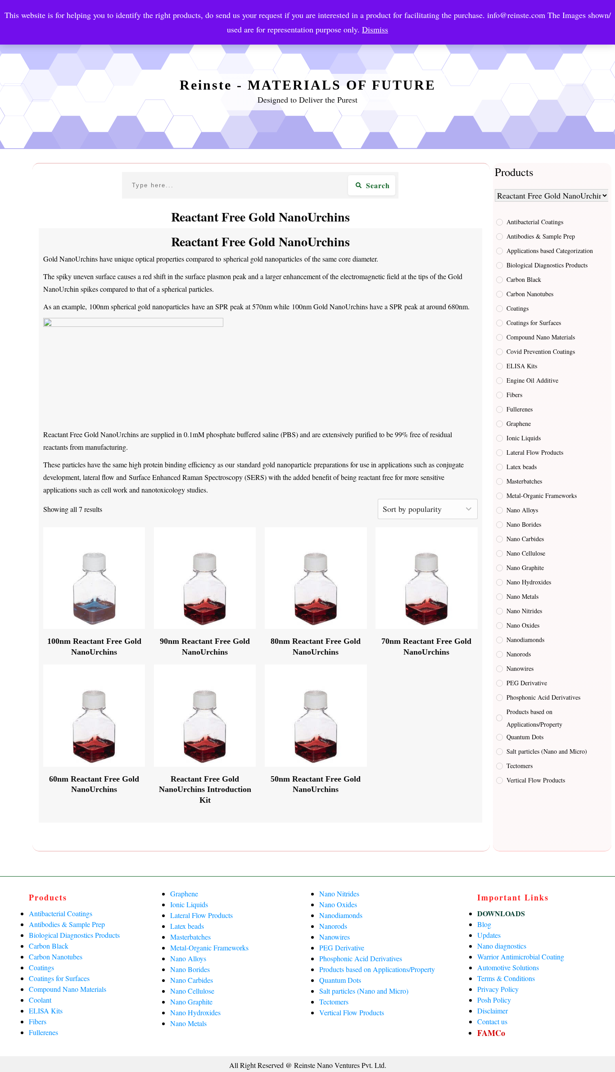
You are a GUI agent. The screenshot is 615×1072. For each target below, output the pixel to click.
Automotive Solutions (508, 967)
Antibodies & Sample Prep (540, 236)
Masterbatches (524, 481)
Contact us (492, 1021)
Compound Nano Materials (540, 337)
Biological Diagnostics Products (547, 265)
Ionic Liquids (523, 438)
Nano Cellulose (525, 553)
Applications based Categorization (549, 250)
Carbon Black (523, 279)
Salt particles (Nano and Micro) (546, 751)
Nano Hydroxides (528, 582)
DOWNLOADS (501, 913)
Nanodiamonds (525, 639)
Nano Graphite (525, 567)
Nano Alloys (522, 510)
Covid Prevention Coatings (540, 351)
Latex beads (521, 466)
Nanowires (520, 668)
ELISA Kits (521, 366)
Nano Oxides (522, 625)
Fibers (514, 394)
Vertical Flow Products (535, 780)
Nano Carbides (525, 538)
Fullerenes (519, 409)
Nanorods (518, 654)
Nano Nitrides (524, 610)
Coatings (517, 308)
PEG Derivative (526, 682)
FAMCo (491, 1033)
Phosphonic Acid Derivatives (543, 697)
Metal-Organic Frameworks (541, 495)
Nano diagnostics (501, 945)
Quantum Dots (524, 737)
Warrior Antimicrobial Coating (520, 956)
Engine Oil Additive (532, 380)
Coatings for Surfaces (533, 322)
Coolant (40, 999)
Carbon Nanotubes (529, 293)
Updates (489, 935)
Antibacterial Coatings (534, 221)
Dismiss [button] (375, 29)
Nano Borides (523, 524)
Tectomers (519, 765)
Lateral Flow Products (534, 452)
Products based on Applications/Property (534, 717)
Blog (484, 924)
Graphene (518, 423)
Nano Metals (522, 596)
